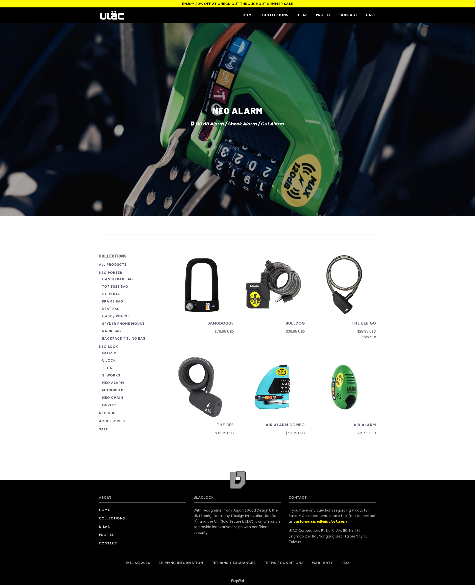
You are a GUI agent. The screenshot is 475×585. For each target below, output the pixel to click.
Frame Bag (112, 301)
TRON (107, 368)
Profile (323, 15)
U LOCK (109, 360)
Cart (371, 15)
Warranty (322, 563)
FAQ (345, 563)
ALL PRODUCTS (112, 264)
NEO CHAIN (112, 397)
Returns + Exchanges (234, 563)
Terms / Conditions (284, 563)
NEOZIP (109, 353)
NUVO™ (109, 405)
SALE (103, 429)
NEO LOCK (108, 347)
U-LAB (302, 15)
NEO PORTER (110, 273)
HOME (248, 15)
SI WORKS (111, 375)
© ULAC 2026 (138, 563)
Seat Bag (111, 309)
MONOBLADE (114, 390)
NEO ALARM (113, 383)
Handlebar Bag (117, 279)
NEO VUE (107, 413)
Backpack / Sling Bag (123, 338)
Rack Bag (111, 331)
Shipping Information (181, 563)
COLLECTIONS (275, 15)
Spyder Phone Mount (123, 324)
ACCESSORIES (112, 421)
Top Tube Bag (115, 286)
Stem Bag (111, 294)
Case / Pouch (115, 316)
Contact (348, 15)
